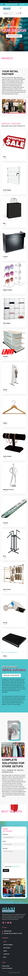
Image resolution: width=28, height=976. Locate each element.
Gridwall (5, 389)
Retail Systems (7, 589)
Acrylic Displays (7, 190)
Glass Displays (6, 323)
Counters (5, 256)
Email (4, 841)
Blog (4, 957)
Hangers (5, 423)
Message (5, 848)
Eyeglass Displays (7, 290)
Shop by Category (8, 944)
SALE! (4, 156)
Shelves (5, 656)
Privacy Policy (15, 866)
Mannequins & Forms (8, 489)
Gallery (5, 950)
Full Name (6, 834)
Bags (4, 223)
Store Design (6, 947)
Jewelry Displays (7, 456)
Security (5, 622)
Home (4, 941)
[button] (21, 8)
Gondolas (5, 356)
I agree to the (12, 866)
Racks (4, 556)
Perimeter (5, 523)
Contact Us (6, 954)
